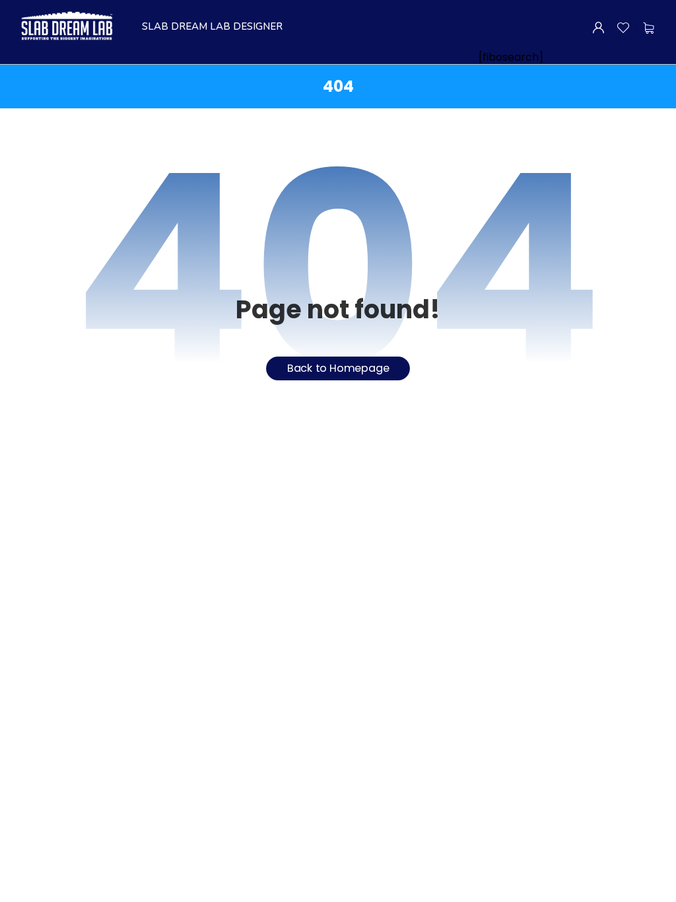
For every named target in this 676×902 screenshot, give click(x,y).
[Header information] (598, 26)
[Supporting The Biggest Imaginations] (66, 26)
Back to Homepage (338, 368)
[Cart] (648, 28)
